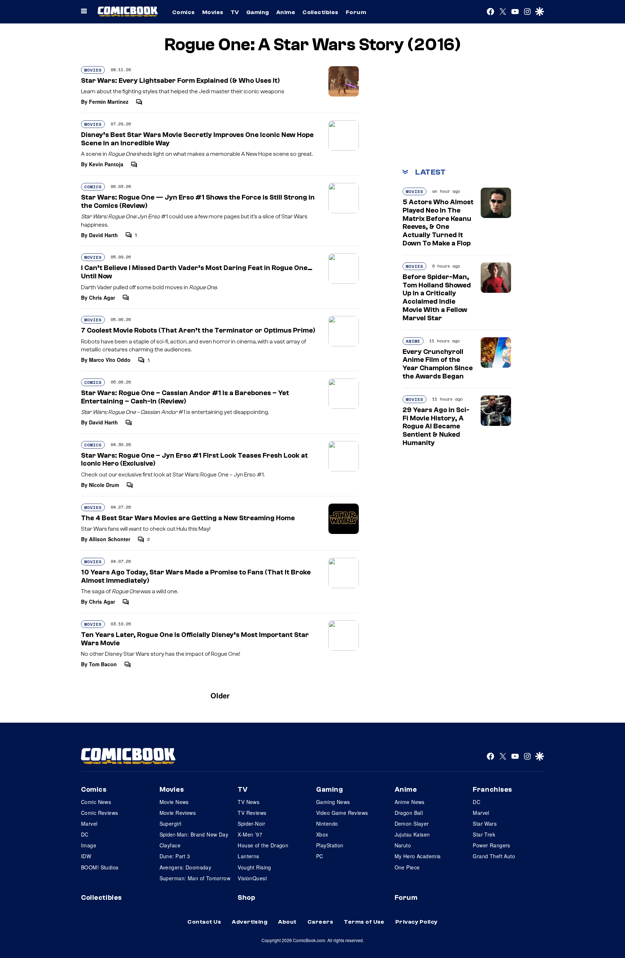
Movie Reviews (178, 812)
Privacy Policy (416, 922)
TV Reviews (252, 812)
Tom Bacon (103, 664)
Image (88, 845)
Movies (213, 12)
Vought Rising (254, 867)
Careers (320, 922)
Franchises (492, 790)
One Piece (407, 867)
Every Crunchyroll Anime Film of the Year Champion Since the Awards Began (438, 364)
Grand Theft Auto (494, 856)
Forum (356, 12)
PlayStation (330, 845)
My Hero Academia (418, 856)
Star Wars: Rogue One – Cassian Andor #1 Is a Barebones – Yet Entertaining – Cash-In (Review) (185, 397)
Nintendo (327, 823)
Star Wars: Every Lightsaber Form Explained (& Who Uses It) (180, 81)
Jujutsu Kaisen (412, 834)
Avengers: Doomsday (186, 867)
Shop (246, 898)
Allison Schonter (109, 539)
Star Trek (484, 834)
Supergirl (171, 823)
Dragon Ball (409, 812)
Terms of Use (364, 922)
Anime (285, 12)
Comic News (96, 801)
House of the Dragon (263, 845)
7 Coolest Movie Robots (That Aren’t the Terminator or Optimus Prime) (198, 330)
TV (235, 12)
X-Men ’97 (250, 834)
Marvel (89, 823)
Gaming (257, 12)
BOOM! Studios (99, 867)
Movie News (174, 801)
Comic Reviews (99, 812)
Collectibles (320, 12)
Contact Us (204, 922)
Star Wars (485, 823)
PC (319, 856)
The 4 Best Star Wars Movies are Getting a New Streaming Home (188, 518)
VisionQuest (252, 878)
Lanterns (248, 856)
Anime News (410, 801)
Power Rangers (491, 845)
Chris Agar (102, 297)
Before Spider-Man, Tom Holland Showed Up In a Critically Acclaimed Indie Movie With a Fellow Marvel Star (437, 297)
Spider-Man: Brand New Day (194, 834)
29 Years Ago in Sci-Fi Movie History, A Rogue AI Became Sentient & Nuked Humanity (436, 426)
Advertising (249, 922)
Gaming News (333, 801)
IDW (86, 856)
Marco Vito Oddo (110, 359)
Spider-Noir (251, 823)
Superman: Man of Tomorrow (195, 878)
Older (220, 695)
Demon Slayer (412, 823)
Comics (183, 12)
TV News (248, 801)
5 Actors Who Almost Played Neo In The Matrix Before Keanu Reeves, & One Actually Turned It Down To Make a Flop (438, 222)
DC (85, 834)
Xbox (322, 834)
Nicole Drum (104, 484)
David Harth (103, 235)
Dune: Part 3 (175, 856)
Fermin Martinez (108, 101)
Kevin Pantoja (106, 164)
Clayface (170, 845)
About (287, 922)
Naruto (403, 845)
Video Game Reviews (342, 812)
